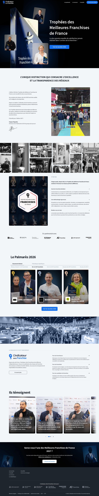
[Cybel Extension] (23, 287)
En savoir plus (18, 372)
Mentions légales (12, 493)
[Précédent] (46, 436)
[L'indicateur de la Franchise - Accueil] (8, 2)
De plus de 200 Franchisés (86, 267)
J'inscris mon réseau (92, 2)
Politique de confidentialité (23, 493)
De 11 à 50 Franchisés (37, 267)
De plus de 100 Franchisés (69, 267)
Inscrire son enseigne (25, 473)
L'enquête (82, 2)
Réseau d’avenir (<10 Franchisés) (19, 267)
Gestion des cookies (35, 493)
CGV (45, 493)
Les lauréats (11, 471)
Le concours (75, 2)
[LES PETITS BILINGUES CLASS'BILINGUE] (76, 287)
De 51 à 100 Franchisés (53, 267)
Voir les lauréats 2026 (59, 47)
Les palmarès (67, 2)
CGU (42, 493)
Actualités (23, 471)
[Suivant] (53, 436)
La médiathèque (12, 477)
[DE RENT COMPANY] (49, 287)
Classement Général (17, 264)
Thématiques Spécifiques (38, 264)
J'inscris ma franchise (49, 461)
